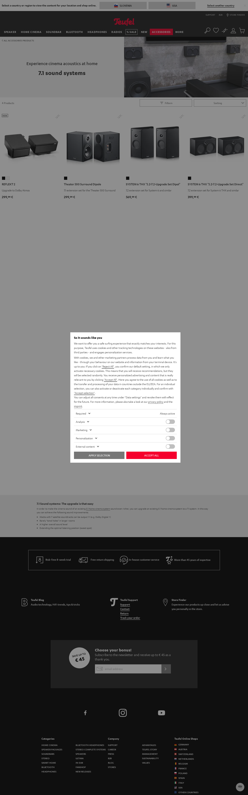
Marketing (81, 430)
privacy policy (155, 401)
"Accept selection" (84, 392)
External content (85, 446)
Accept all (151, 455)
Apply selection (99, 455)
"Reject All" (108, 366)
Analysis (80, 421)
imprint (78, 406)
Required (81, 413)
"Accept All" (110, 379)
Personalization (84, 438)
